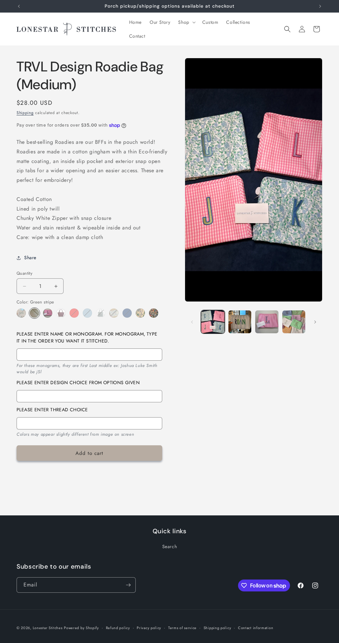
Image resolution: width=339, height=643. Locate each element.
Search (169, 546)
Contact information (255, 627)
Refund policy (118, 627)
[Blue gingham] (21, 313)
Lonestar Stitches (48, 627)
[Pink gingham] (47, 313)
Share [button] (30, 257)
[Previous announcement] (19, 6)
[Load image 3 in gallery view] (266, 322)
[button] (186, 22)
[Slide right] (315, 322)
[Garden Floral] (61, 313)
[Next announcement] (320, 6)
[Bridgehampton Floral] (153, 313)
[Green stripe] (34, 313)
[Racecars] (114, 313)
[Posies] (100, 313)
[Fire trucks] (127, 313)
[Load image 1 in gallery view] (212, 322)
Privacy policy (149, 627)
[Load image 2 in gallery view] (240, 322)
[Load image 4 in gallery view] (294, 322)
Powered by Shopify (81, 627)
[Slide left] (192, 322)
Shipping (25, 113)
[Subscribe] (128, 585)
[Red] (74, 313)
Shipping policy (217, 627)
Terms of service (182, 627)
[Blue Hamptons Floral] (140, 313)
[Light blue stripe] (87, 313)
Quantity (24, 273)
